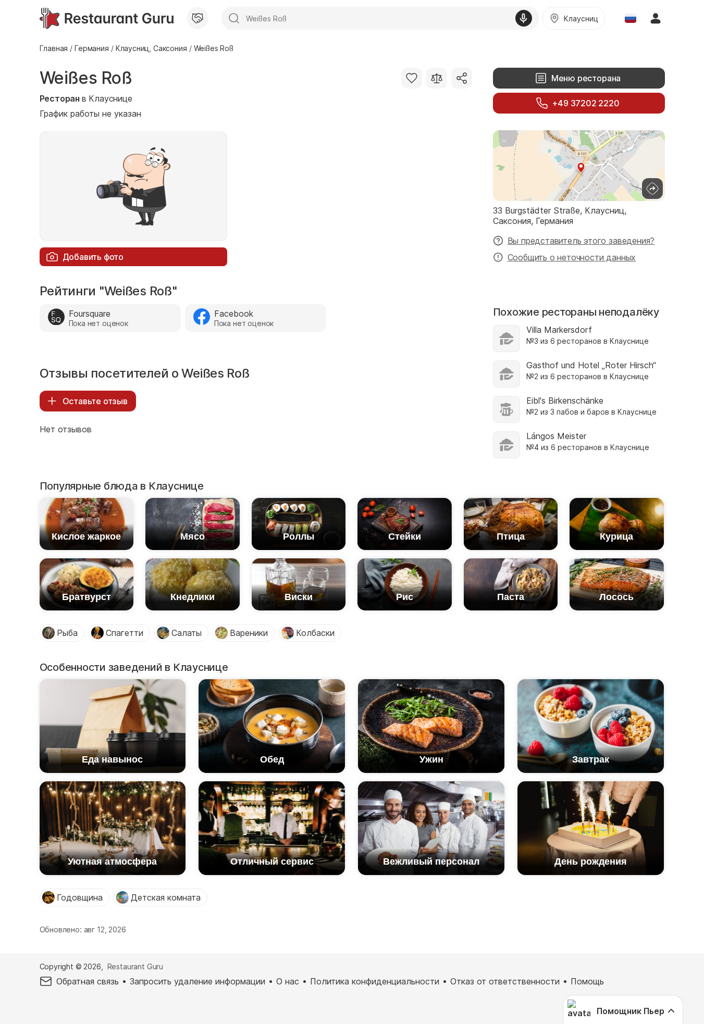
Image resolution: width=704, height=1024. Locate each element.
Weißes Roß (86, 78)
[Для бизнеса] (197, 18)
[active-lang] (630, 18)
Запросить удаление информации (197, 981)
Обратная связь (87, 981)
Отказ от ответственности (505, 981)
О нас (287, 981)
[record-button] (523, 18)
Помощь (587, 981)
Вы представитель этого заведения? (581, 240)
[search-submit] (234, 18)
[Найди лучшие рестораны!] (107, 18)
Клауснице (110, 98)
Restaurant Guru (135, 966)
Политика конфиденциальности (374, 981)
